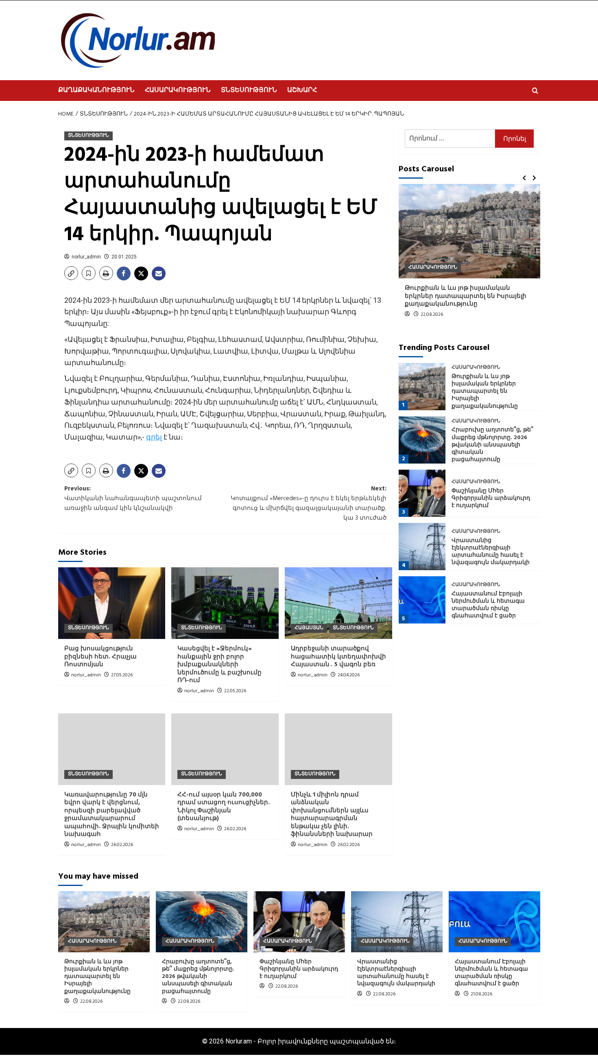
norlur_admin (86, 257)
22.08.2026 (432, 315)
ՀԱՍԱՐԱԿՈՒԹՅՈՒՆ (178, 90)
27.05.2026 (122, 675)
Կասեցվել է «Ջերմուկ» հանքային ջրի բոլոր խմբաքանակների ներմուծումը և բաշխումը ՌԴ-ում (219, 664)
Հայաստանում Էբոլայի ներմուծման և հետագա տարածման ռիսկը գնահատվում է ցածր (488, 605)
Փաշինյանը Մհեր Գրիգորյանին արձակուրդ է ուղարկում (491, 498)
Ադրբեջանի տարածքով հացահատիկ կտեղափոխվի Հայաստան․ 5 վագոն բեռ (338, 656)
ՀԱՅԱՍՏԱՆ (309, 628)
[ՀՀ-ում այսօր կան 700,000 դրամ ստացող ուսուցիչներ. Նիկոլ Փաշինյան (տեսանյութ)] (225, 749)
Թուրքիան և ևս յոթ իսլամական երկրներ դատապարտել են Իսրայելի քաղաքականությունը (465, 296)
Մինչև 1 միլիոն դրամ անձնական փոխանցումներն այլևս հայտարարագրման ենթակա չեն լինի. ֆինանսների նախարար (332, 815)
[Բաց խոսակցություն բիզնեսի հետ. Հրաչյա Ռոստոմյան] (112, 603)
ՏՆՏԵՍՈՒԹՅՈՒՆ (249, 90)
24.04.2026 (349, 675)
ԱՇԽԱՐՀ (302, 90)
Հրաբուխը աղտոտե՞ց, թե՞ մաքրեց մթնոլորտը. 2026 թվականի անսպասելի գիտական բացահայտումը (492, 444)
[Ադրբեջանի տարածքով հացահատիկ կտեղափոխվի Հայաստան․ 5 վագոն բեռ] (338, 603)
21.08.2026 (481, 994)
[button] (535, 90)
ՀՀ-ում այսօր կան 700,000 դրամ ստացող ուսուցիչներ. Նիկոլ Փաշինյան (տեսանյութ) (223, 807)
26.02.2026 (122, 845)
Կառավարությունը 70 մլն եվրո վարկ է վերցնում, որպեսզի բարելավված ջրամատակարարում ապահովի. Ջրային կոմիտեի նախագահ (111, 815)
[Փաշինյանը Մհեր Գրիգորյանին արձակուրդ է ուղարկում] (422, 493)
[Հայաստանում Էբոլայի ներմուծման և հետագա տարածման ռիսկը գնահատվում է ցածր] (422, 599)
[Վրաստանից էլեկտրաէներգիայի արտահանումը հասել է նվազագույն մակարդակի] (422, 546)
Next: (308, 503)
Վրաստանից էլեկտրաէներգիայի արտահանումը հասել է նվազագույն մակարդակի (491, 552)
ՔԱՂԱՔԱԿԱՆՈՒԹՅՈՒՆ (96, 90)
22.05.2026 (235, 691)
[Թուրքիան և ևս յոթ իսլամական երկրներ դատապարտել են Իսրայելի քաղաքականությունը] (469, 231)
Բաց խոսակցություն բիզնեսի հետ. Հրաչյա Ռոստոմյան (100, 656)
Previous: (133, 498)
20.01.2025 (124, 257)
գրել (154, 437)
